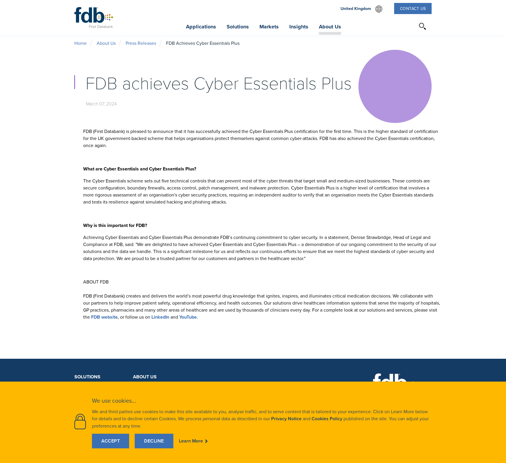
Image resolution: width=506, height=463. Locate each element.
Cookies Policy (327, 418)
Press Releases (141, 43)
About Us (106, 43)
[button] (423, 26)
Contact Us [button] (413, 8)
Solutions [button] (238, 26)
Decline (154, 441)
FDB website (104, 317)
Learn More (191, 441)
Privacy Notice (286, 418)
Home (80, 43)
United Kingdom (361, 9)
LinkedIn (160, 317)
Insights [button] (298, 26)
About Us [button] (330, 26)
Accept (110, 441)
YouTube (188, 317)
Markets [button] (269, 26)
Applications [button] (201, 26)
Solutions (87, 376)
